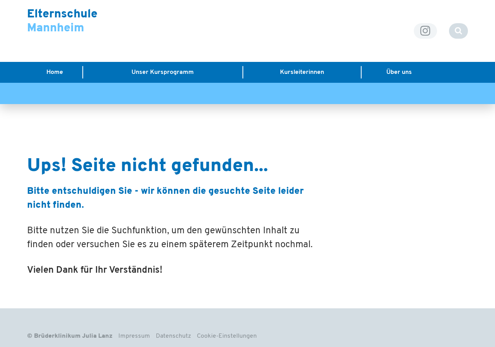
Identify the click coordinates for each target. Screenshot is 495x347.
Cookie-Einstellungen (227, 336)
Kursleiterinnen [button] (302, 72)
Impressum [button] (134, 336)
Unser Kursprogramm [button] (162, 72)
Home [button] (54, 72)
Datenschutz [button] (173, 336)
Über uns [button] (399, 72)
